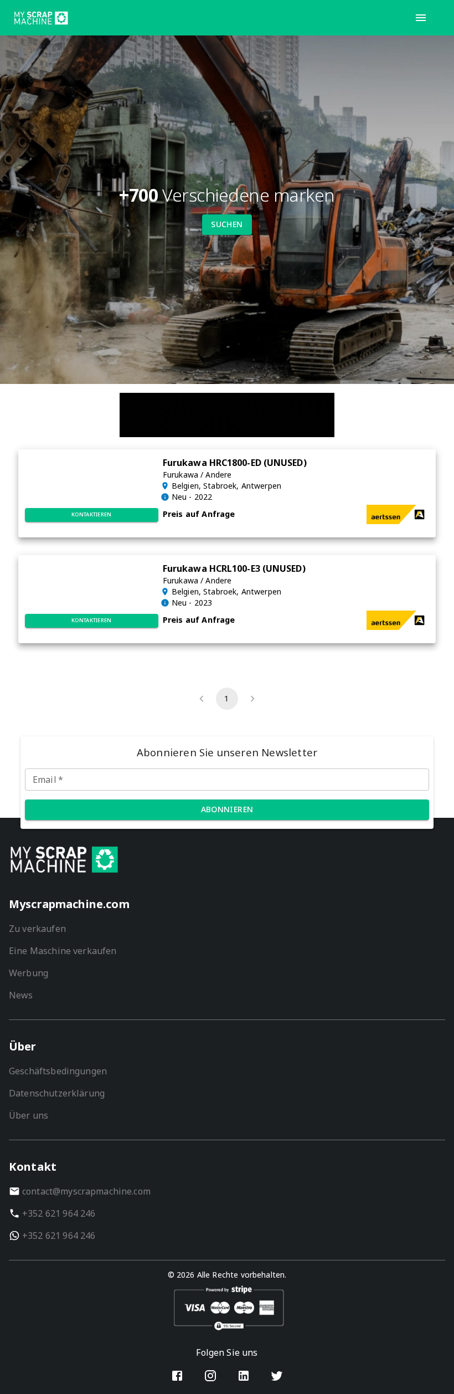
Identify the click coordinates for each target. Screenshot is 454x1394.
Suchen (227, 224)
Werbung (28, 973)
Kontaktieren (91, 514)
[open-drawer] (421, 18)
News (21, 995)
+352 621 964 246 (58, 1213)
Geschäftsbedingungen (58, 1071)
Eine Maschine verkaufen (62, 951)
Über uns (28, 1115)
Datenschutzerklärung (57, 1093)
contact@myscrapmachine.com (86, 1191)
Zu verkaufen (37, 928)
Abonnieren (227, 809)
